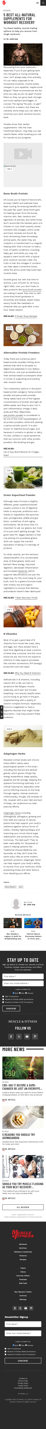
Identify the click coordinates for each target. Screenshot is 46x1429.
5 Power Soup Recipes (26, 316)
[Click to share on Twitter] (1, 712)
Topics (23, 1268)
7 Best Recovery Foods (26, 597)
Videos (23, 1272)
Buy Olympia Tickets (23, 1292)
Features (23, 1256)
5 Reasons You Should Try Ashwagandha (18, 1136)
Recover (7, 10)
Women (30, 993)
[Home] (4, 4)
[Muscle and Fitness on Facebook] (11, 1036)
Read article (9, 1099)
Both (17, 993)
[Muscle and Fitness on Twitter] (19, 1036)
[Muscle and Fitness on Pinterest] (35, 1036)
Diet (21, 887)
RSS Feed (23, 1283)
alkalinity (22, 571)
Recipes (23, 1259)
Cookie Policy (23, 1386)
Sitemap (23, 1299)
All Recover (23, 1207)
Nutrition (23, 1248)
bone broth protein (32, 289)
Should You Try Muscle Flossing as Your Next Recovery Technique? (23, 1187)
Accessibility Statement (23, 1388)
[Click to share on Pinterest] (1, 716)
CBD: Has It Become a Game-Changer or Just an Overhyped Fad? (22, 1088)
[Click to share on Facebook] (1, 707)
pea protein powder (13, 415)
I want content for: (23, 989)
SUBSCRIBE (11, 1008)
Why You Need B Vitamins (28, 673)
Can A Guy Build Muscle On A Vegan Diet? (21, 453)
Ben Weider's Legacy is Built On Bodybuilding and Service (12, 937)
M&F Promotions (11, 996)
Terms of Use (23, 1381)
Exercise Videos (23, 1276)
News (13, 931)
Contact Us (23, 1378)
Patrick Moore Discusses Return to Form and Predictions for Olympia (33, 939)
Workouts (23, 1244)
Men (23, 993)
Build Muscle (10, 887)
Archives (23, 1296)
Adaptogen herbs (12, 813)
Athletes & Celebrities (23, 1252)
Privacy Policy (23, 1383)
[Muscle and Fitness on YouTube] (27, 1036)
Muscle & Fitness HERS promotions (19, 999)
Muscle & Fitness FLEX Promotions (19, 1002)
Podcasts (23, 1279)
